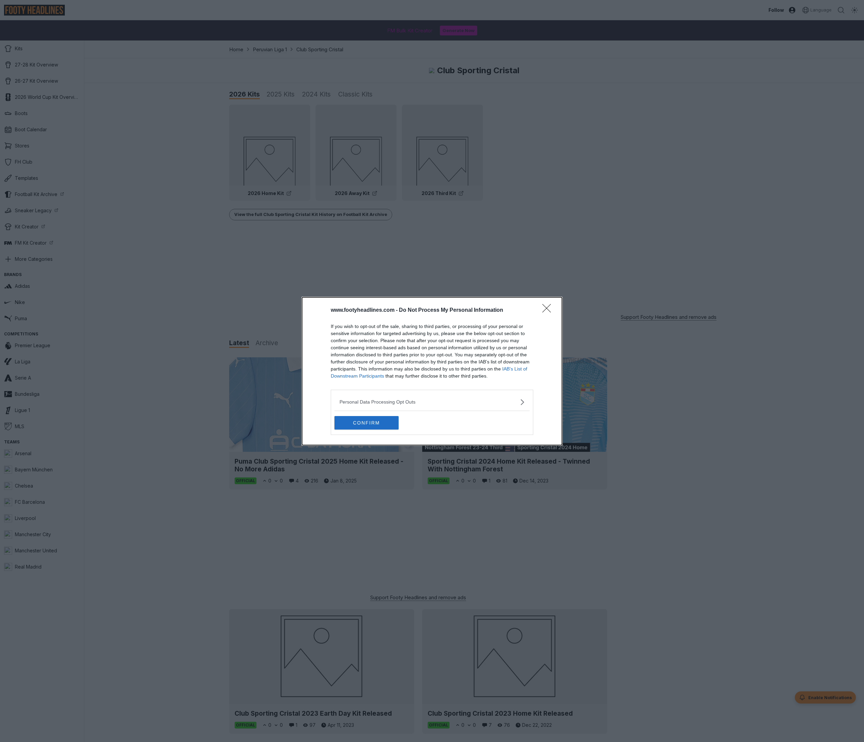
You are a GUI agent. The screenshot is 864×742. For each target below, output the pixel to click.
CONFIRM (366, 422)
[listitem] (432, 402)
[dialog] (432, 371)
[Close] (548, 310)
